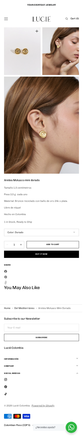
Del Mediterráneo (24, 308)
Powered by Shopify (43, 405)
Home (7, 308)
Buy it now (40, 254)
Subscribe (40, 337)
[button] (6, 18)
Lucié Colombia (21, 405)
